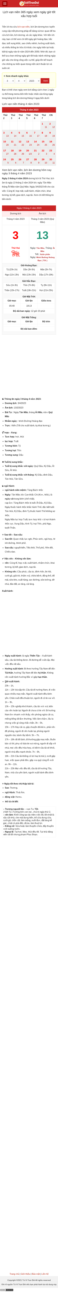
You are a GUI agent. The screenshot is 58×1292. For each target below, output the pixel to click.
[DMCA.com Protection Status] (6, 1290)
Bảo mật (36, 1274)
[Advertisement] (29, 366)
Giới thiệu (25, 1274)
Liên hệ (45, 1274)
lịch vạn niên (23, 27)
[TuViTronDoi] (29, 4)
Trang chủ (14, 1274)
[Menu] (4, 3)
